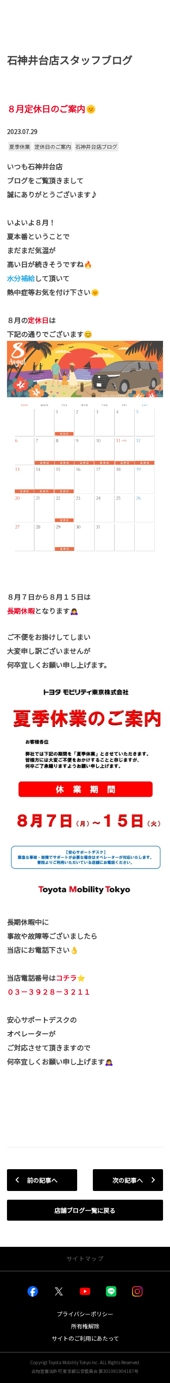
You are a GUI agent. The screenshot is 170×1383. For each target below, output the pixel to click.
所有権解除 (85, 1326)
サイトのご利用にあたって (85, 1338)
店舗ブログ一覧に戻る (85, 1210)
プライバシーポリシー (85, 1314)
